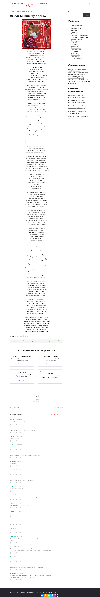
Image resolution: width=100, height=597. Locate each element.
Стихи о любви (75, 55)
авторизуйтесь (59, 407)
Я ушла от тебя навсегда (22, 356)
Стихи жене (74, 51)
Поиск (70, 11)
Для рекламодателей (32, 592)
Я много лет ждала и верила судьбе (50, 372)
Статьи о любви (76, 48)
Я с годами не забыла (50, 356)
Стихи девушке (76, 49)
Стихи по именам (76, 58)
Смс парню (74, 46)
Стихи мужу (74, 53)
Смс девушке (75, 41)
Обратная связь (43, 592)
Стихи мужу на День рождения (78, 79)
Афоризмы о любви (77, 25)
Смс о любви (75, 44)
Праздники (74, 32)
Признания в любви (77, 34)
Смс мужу (74, 42)
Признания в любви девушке (80, 35)
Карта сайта (52, 592)
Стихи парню (75, 56)
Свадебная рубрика (77, 39)
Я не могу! (22, 372)
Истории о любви (76, 27)
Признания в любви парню (79, 37)
